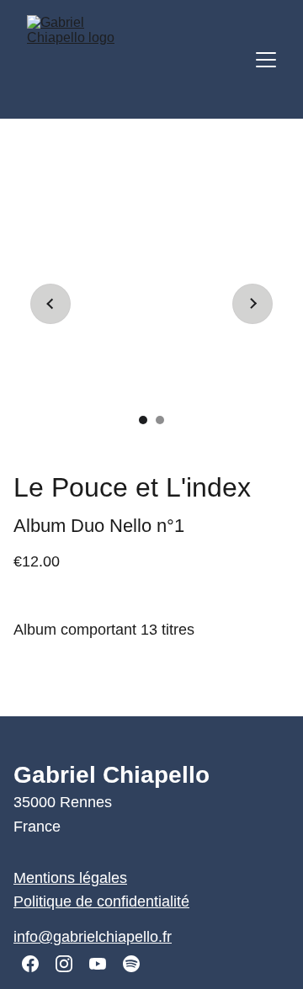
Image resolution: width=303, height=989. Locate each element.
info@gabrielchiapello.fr (92, 936)
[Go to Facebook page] (30, 963)
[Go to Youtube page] (97, 963)
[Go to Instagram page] (64, 963)
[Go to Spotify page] (131, 963)
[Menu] (266, 59)
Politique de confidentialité (101, 901)
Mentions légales (70, 877)
